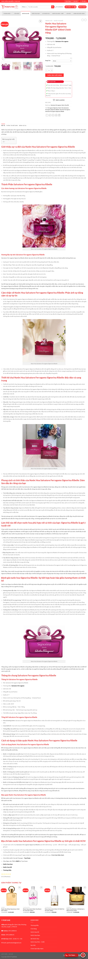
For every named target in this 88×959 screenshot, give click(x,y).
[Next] (39, 40)
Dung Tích (47, 60)
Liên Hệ (75, 1)
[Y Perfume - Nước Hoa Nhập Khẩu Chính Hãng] (9, 7)
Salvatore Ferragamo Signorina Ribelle (54, 111)
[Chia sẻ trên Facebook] (46, 115)
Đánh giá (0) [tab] (22, 125)
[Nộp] (52, 6)
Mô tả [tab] (3, 125)
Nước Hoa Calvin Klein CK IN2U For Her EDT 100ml (54, 909)
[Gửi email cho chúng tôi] (84, 1)
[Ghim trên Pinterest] (56, 115)
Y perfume (27, 858)
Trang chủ (48, 20)
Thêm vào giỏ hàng (54, 75)
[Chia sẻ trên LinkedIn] (59, 115)
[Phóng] (3, 58)
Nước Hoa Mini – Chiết (58, 13)
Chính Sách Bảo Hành (78, 13)
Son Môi (69, 13)
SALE (17, 861)
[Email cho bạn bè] (53, 115)
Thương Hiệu (6, 13)
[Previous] (4, 40)
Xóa (71, 58)
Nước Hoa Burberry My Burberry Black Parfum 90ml (75, 909)
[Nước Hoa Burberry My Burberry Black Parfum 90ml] (77, 896)
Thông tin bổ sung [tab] (12, 125)
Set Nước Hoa (46, 13)
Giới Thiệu (68, 1)
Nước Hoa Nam (36, 13)
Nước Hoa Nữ (25, 13)
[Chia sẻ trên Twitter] (50, 115)
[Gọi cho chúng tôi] (85, 1)
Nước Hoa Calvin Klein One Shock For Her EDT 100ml (32, 909)
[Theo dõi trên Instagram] (82, 1)
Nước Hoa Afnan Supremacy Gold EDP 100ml (10, 909)
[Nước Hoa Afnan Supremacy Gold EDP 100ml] (11, 896)
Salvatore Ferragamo (62, 41)
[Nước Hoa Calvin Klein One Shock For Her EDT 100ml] (33, 896)
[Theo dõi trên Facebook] (80, 1)
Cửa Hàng (16, 13)
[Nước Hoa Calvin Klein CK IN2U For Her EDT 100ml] (55, 896)
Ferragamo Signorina (53, 108)
